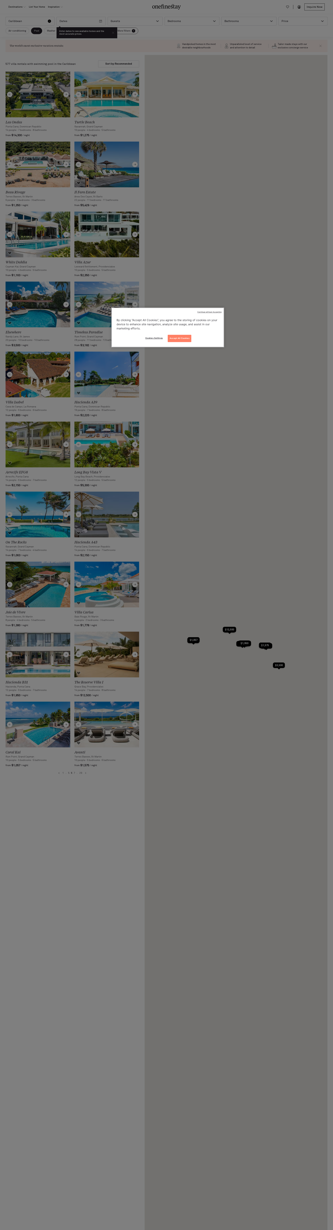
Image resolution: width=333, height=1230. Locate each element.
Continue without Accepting (209, 312)
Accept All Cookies (179, 338)
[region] (167, 327)
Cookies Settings (154, 338)
